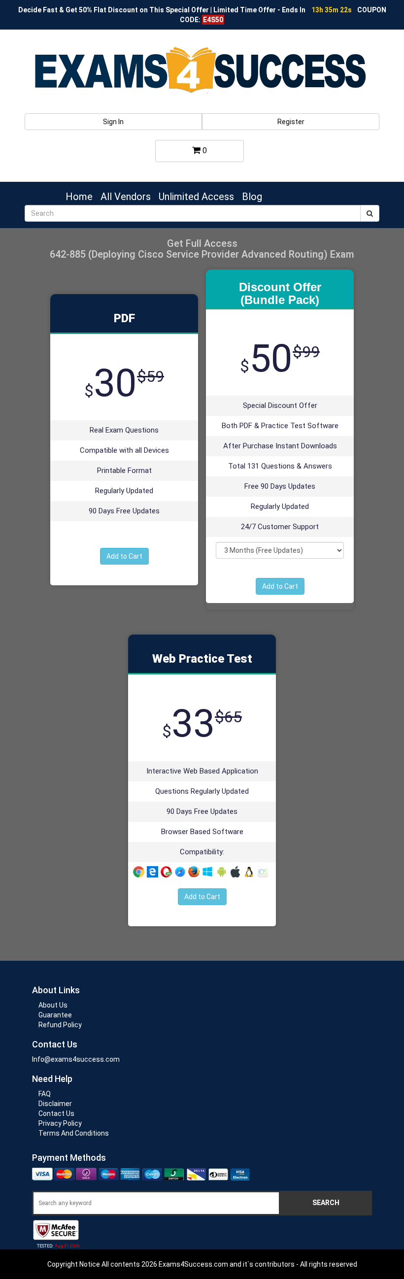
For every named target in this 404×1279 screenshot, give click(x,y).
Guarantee (55, 1015)
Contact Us (56, 1113)
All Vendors (126, 196)
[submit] (369, 213)
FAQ (44, 1094)
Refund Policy (60, 1025)
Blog (252, 196)
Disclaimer (55, 1104)
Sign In (113, 122)
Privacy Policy (60, 1123)
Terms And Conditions (73, 1133)
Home (79, 196)
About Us (52, 1005)
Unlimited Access (196, 196)
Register (290, 122)
